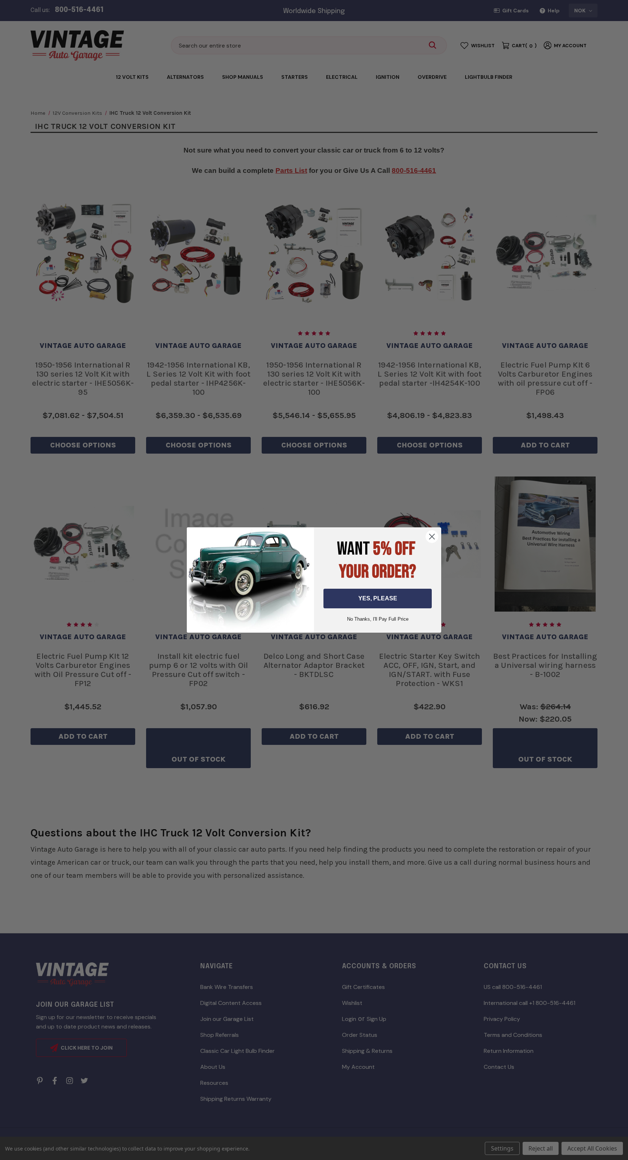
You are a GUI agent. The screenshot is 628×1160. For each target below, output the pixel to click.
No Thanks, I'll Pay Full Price (377, 619)
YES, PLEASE (377, 598)
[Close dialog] (432, 536)
